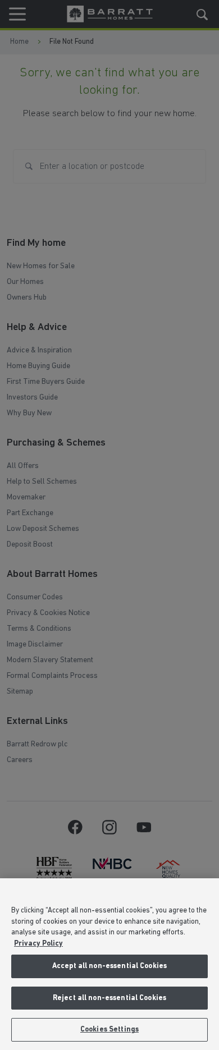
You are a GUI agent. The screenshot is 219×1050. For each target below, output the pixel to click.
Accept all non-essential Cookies (109, 966)
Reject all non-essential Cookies (109, 998)
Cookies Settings (109, 1029)
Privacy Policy (38, 943)
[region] (109, 964)
